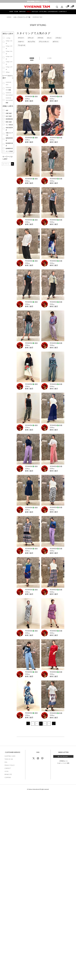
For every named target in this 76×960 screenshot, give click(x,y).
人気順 (49, 58)
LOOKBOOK (53, 11)
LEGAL (7, 771)
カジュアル (31, 41)
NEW (11, 11)
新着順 (32, 58)
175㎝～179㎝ (9, 68)
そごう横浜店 (9, 124)
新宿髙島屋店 (9, 119)
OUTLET (35, 11)
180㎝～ (8, 72)
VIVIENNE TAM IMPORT (9, 94)
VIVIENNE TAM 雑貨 (8, 88)
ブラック (30, 38)
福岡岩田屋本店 (9, 139)
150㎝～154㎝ (9, 42)
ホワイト (55, 41)
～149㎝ (8, 38)
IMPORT (22, 11)
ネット (49, 38)
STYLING (43, 11)
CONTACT (63, 11)
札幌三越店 (9, 113)
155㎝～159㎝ (9, 47)
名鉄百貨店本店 (9, 129)
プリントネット (44, 41)
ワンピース (21, 45)
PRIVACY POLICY (10, 765)
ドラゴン (58, 38)
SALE (29, 11)
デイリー (21, 38)
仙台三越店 (9, 116)
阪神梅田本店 (9, 148)
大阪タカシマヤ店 (9, 134)
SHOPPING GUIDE (10, 756)
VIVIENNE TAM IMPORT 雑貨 (9, 100)
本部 (7, 110)
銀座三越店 (9, 121)
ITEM (16, 11)
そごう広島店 (9, 151)
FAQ (6, 762)
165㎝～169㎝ (9, 57)
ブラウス (40, 38)
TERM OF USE (9, 759)
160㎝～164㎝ (9, 52)
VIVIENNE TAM (8, 83)
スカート (21, 41)
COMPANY (8, 777)
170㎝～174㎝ (9, 63)
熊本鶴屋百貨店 (9, 144)
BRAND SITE (8, 774)
